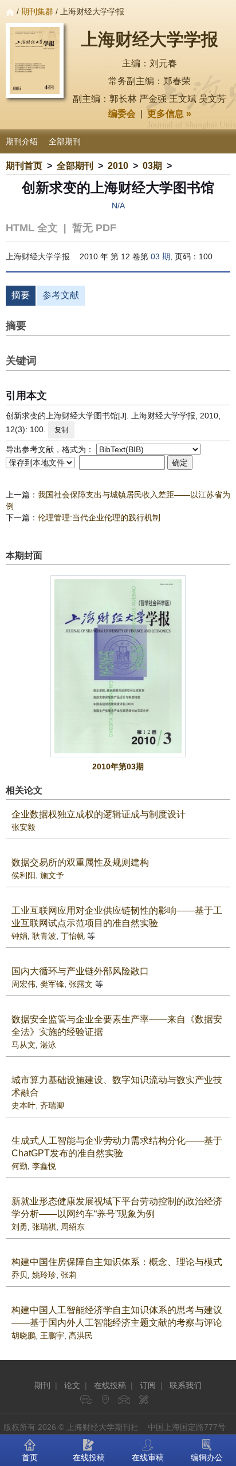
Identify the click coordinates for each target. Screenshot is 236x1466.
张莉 (69, 1274)
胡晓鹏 (23, 1335)
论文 (72, 1385)
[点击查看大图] (118, 666)
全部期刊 (65, 141)
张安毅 (23, 827)
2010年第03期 (118, 766)
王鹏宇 (52, 1335)
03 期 (160, 256)
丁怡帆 (73, 936)
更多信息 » (169, 113)
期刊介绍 (22, 141)
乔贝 (19, 1274)
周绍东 (73, 1226)
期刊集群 (37, 11)
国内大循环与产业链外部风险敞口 (80, 971)
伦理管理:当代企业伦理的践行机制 (99, 517)
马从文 (23, 1044)
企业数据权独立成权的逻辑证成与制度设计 (98, 814)
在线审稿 (148, 1457)
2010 (118, 166)
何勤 (19, 1166)
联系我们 (186, 1385)
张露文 (81, 984)
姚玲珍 (44, 1274)
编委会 (122, 113)
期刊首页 (24, 166)
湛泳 (48, 1044)
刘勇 (19, 1226)
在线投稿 (110, 1385)
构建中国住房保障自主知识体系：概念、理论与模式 (116, 1262)
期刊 (42, 1385)
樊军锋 (52, 984)
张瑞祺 (44, 1226)
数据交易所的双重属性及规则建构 (80, 862)
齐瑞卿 (52, 1105)
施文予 (52, 875)
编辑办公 (207, 1457)
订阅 (148, 1385)
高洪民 (81, 1335)
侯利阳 (23, 875)
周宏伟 (23, 984)
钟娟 (19, 936)
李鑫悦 (44, 1166)
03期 (152, 166)
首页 (30, 1457)
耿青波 (44, 936)
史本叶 (23, 1105)
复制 (61, 430)
